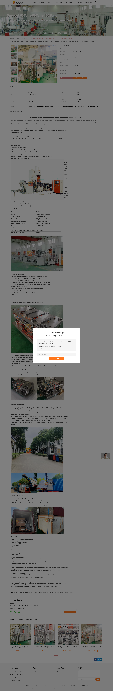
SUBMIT (56, 358)
